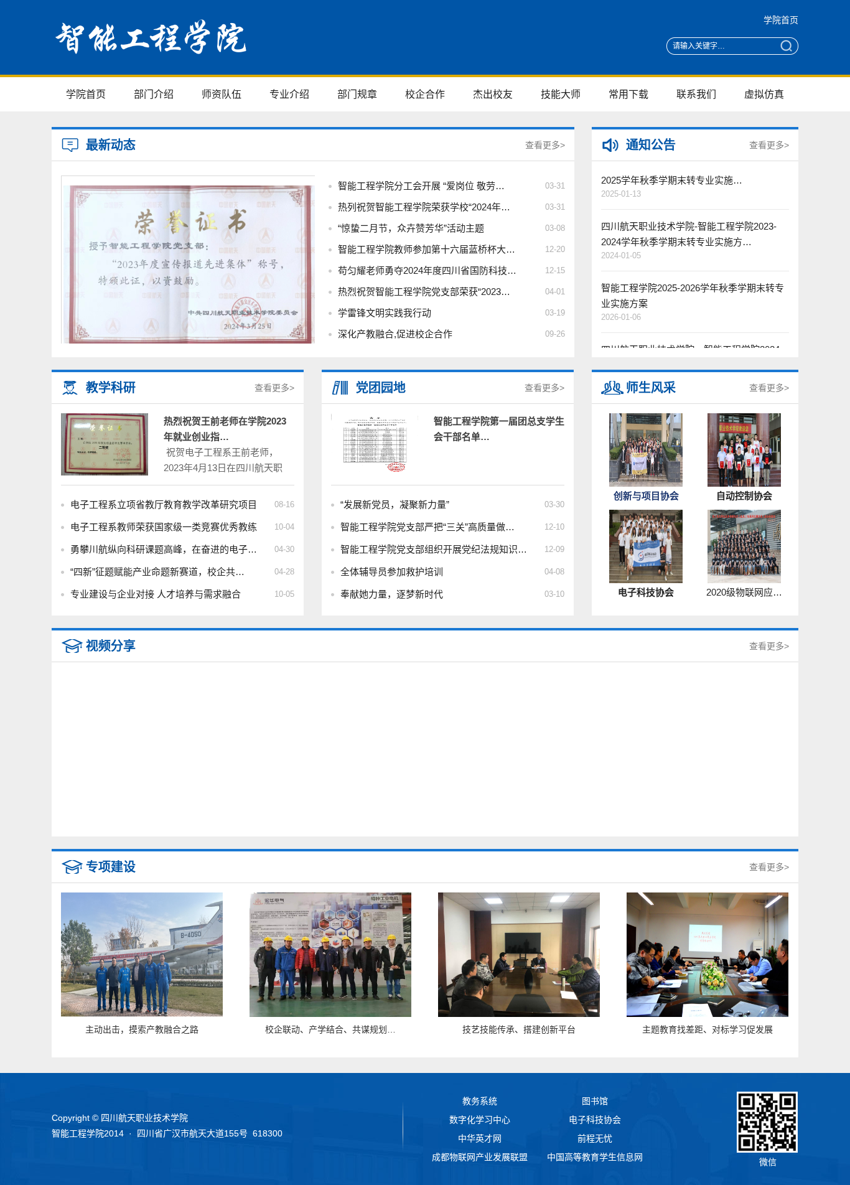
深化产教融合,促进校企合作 (395, 334)
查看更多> (545, 145)
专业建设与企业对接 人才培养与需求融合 (155, 594)
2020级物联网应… (744, 592)
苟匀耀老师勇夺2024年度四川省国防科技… (427, 270)
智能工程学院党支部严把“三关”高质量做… (427, 527)
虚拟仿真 (764, 94)
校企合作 (425, 94)
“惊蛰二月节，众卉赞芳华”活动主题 (411, 228)
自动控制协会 (744, 495)
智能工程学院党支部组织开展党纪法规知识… (433, 549)
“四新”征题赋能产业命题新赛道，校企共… (157, 571)
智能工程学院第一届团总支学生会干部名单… (499, 429)
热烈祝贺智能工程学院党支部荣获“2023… (424, 291)
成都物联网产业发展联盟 (480, 1157)
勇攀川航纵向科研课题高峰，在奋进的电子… (163, 549)
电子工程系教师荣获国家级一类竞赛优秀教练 (163, 527)
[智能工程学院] (179, 60)
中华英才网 (480, 1138)
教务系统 (479, 1101)
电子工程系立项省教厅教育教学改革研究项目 (163, 504)
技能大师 (561, 94)
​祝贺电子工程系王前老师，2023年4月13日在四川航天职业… (223, 468)
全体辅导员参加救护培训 (391, 571)
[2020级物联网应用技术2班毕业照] (744, 580)
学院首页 (781, 20)
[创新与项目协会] (646, 484)
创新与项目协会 (646, 495)
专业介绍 (289, 94)
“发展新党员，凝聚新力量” (394, 504)
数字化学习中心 (479, 1120)
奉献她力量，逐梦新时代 (391, 594)
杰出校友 (493, 94)
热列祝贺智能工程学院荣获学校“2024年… (424, 207)
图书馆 (595, 1101)
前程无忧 (594, 1138)
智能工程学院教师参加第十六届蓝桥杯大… (426, 249)
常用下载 (628, 94)
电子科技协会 (646, 592)
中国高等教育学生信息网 (595, 1157)
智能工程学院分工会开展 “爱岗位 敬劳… (421, 185)
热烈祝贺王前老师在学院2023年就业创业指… (225, 429)
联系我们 (696, 94)
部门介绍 (154, 94)
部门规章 (357, 94)
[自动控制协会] (744, 484)
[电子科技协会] (646, 580)
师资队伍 (221, 94)
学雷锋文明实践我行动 (384, 312)
